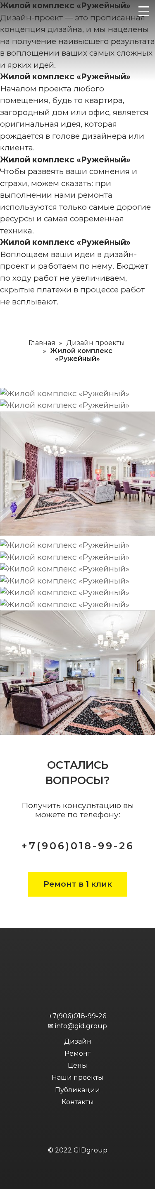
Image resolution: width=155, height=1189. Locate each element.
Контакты (78, 1102)
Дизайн (77, 1041)
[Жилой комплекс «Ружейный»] (64, 393)
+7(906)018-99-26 (77, 846)
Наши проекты (77, 1077)
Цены (77, 1065)
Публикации (77, 1090)
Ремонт (77, 1053)
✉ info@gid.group (77, 1026)
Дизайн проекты (95, 343)
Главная (42, 343)
